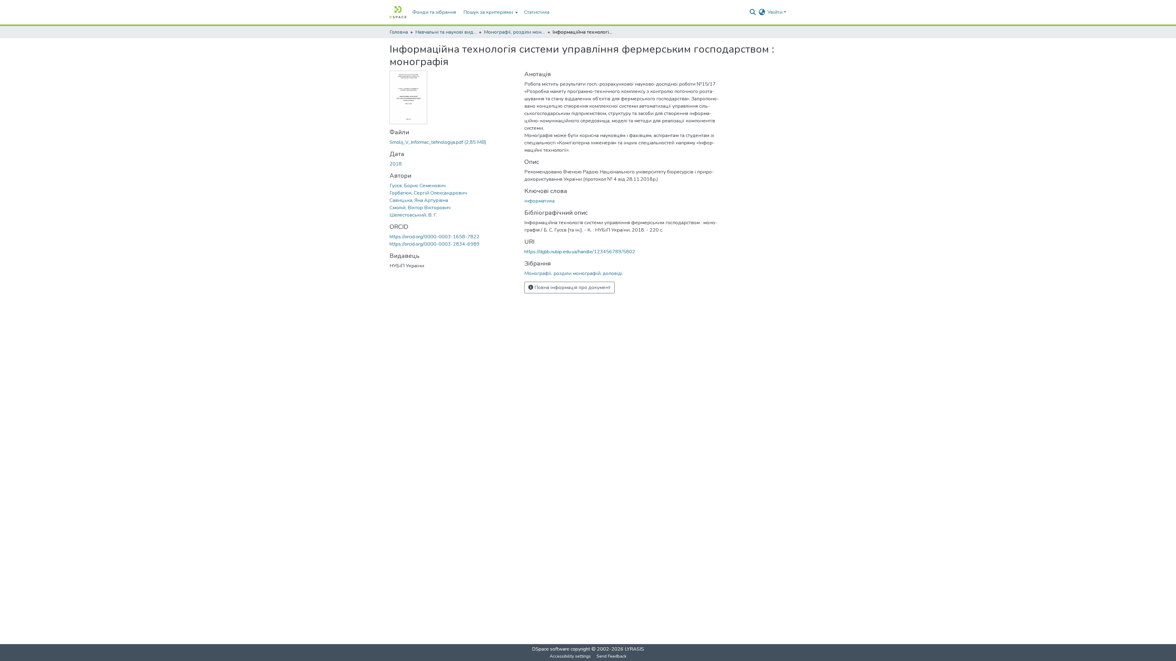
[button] (398, 12)
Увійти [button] (775, 12)
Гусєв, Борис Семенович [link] (418, 185)
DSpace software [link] (550, 649)
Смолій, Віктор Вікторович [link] (420, 207)
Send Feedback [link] (612, 656)
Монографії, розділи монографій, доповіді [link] (514, 32)
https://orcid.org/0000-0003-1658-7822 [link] (435, 236)
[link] (453, 142)
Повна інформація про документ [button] (572, 287)
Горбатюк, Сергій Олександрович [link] (428, 193)
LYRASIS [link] (634, 649)
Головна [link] (399, 32)
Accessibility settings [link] (570, 656)
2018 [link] (396, 164)
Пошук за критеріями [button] (488, 12)
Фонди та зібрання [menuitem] (434, 12)
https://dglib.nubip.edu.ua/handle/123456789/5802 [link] (579, 251)
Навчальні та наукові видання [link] (446, 32)
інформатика (539, 201)
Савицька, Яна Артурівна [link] (419, 200)
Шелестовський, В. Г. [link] (413, 215)
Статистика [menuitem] (536, 12)
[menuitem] (490, 12)
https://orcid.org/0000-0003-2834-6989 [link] (435, 244)
